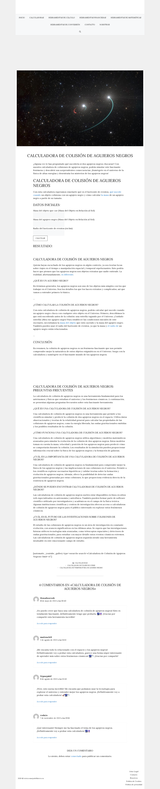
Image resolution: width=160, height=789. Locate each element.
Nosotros (105, 25)
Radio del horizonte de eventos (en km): (53, 228)
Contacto (90, 25)
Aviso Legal (133, 771)
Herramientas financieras (92, 17)
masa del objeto (68, 322)
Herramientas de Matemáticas (126, 17)
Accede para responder (47, 623)
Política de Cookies (133, 781)
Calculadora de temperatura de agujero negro (81, 568)
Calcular (40, 238)
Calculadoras (36, 17)
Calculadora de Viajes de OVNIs (81, 565)
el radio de (113, 326)
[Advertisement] (80, 52)
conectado (76, 756)
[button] (80, 31)
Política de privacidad (133, 785)
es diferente (67, 274)
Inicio (22, 17)
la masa (105, 195)
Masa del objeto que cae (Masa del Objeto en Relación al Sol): (64, 210)
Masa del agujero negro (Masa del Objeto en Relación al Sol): (64, 219)
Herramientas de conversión (65, 25)
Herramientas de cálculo (61, 17)
